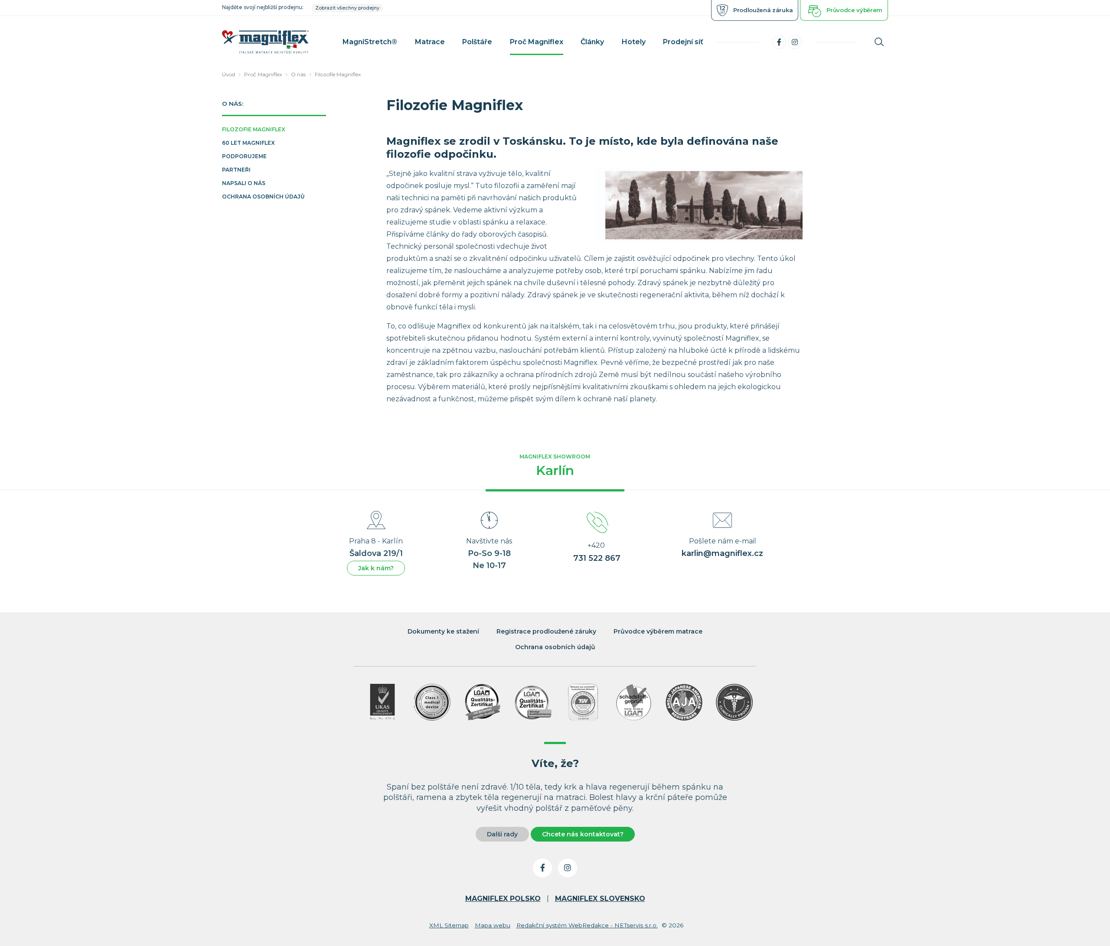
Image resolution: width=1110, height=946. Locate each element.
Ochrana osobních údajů (263, 197)
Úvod (228, 75)
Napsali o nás (243, 183)
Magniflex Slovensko (600, 898)
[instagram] (795, 42)
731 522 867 (596, 558)
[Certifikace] (482, 702)
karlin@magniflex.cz (722, 553)
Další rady (502, 834)
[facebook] (779, 42)
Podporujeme (244, 156)
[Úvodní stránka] (265, 41)
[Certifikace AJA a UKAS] (382, 702)
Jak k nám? (376, 568)
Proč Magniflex (263, 75)
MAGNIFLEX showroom (554, 465)
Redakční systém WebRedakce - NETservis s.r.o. (587, 925)
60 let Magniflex (248, 143)
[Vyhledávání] (879, 42)
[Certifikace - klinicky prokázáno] (734, 702)
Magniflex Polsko (503, 898)
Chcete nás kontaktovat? (583, 834)
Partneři (236, 170)
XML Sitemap (449, 925)
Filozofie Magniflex (338, 75)
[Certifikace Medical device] (432, 702)
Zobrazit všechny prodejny (347, 8)
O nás (298, 75)
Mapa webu (492, 925)
